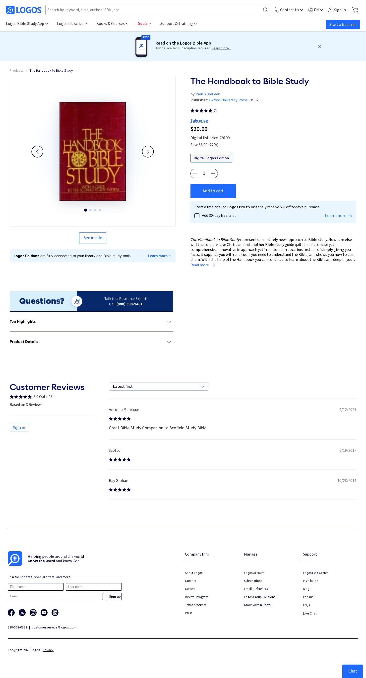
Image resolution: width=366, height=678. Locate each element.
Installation (310, 581)
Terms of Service (195, 605)
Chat (352, 671)
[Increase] (213, 173)
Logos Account (254, 573)
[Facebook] (11, 612)
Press (188, 613)
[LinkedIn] (55, 612)
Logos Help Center (315, 573)
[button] (37, 152)
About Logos (193, 573)
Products (16, 70)
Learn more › (221, 48)
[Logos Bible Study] (23, 10)
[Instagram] (33, 612)
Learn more (158, 256)
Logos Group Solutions (259, 597)
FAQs (306, 605)
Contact (190, 581)
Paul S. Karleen (208, 94)
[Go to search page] (265, 10)
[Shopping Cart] (355, 9)
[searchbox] (157, 10)
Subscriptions (253, 581)
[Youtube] (44, 612)
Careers (190, 589)
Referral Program (196, 597)
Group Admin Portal (257, 605)
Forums (308, 597)
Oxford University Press (228, 100)
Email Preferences (256, 589)
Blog (306, 589)
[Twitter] (22, 612)
